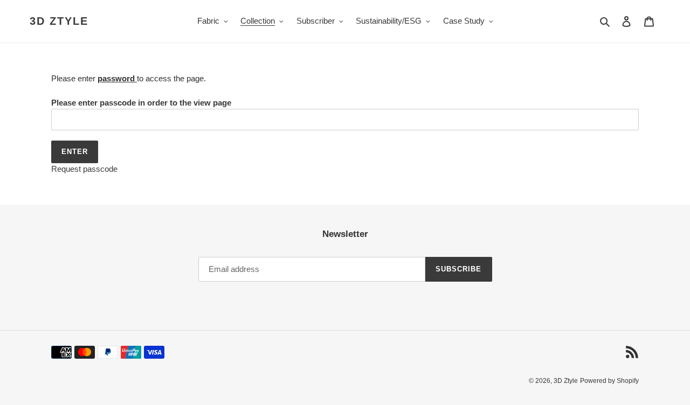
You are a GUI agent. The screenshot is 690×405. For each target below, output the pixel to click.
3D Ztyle (59, 21)
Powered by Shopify (609, 381)
